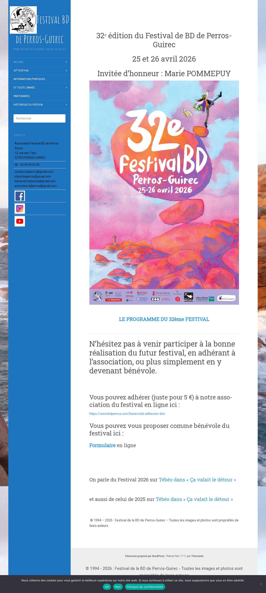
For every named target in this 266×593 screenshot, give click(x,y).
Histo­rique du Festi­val (28, 104)
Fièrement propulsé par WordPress (145, 556)
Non (118, 586)
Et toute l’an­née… (25, 87)
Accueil (18, 62)
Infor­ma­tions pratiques (29, 79)
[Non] (261, 584)
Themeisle (197, 556)
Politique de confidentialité (145, 586)
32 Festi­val (21, 70)
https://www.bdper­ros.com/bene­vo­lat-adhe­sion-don (127, 414)
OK (107, 586)
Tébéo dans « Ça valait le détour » (197, 479)
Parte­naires (22, 96)
